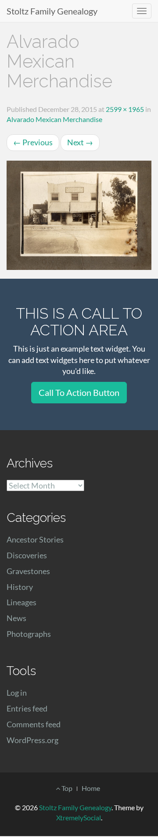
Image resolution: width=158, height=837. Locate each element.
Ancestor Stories (35, 539)
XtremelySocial (78, 817)
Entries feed (27, 708)
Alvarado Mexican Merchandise (54, 119)
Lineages (21, 602)
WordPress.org (32, 740)
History (20, 587)
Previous (33, 142)
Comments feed (34, 724)
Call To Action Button (79, 392)
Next (80, 142)
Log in (17, 692)
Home (91, 788)
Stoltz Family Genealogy (52, 11)
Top (66, 788)
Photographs (29, 634)
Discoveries (27, 555)
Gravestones (28, 571)
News (16, 618)
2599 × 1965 (125, 109)
